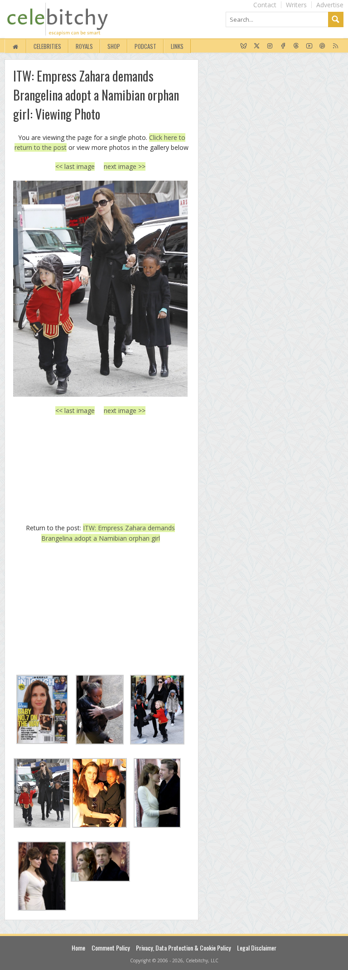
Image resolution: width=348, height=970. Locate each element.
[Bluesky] (243, 46)
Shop (113, 46)
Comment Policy (111, 947)
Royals (84, 46)
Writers (296, 4)
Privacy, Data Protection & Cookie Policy (183, 947)
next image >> (124, 166)
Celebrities (47, 46)
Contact (264, 4)
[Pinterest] (322, 46)
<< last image (75, 166)
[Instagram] (269, 46)
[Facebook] (283, 46)
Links (177, 46)
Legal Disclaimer (256, 947)
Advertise (329, 4)
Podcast (145, 46)
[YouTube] (309, 46)
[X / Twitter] (256, 46)
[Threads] (296, 46)
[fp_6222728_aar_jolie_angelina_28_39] (100, 289)
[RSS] (335, 46)
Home (78, 947)
